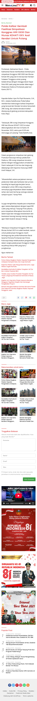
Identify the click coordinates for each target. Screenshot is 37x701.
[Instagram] (20, 685)
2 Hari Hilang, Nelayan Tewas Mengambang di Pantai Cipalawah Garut (20, 657)
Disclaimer (10, 693)
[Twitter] (13, 685)
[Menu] (2, 5)
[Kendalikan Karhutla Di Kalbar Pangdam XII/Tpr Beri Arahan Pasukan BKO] (9, 329)
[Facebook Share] (18, 297)
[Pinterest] (17, 685)
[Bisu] (30, 503)
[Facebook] (9, 685)
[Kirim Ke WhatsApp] (34, 297)
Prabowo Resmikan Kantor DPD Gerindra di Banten (20, 672)
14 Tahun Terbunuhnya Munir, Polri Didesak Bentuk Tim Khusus (20, 665)
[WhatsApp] (24, 685)
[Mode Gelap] (31, 5)
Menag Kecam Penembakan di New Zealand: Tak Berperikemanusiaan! (20, 643)
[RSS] (28, 685)
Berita (3, 23)
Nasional (9, 23)
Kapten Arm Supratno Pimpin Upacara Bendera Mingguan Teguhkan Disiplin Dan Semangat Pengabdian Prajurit (17, 282)
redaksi (8, 42)
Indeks (5, 691)
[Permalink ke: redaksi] (3, 42)
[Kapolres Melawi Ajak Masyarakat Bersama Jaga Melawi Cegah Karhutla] (28, 310)
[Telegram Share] (30, 297)
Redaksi (31, 691)
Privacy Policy (22, 691)
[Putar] (4, 503)
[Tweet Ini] (22, 297)
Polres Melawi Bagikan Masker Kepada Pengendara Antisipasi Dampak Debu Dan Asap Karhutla (18, 261)
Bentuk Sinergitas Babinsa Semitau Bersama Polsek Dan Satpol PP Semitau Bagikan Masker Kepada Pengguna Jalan (18, 288)
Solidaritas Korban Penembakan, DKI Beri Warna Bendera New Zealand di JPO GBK (19, 636)
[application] (18, 495)
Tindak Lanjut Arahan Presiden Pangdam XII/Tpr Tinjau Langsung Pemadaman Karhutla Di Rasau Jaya (17, 275)
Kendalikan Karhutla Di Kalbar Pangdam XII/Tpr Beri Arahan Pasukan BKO (17, 270)
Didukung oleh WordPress (12, 696)
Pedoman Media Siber (23, 693)
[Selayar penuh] (33, 503)
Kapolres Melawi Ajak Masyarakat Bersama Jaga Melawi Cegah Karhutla (17, 265)
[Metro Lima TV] (15, 5)
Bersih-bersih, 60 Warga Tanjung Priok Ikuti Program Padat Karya (20, 650)
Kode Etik (12, 691)
